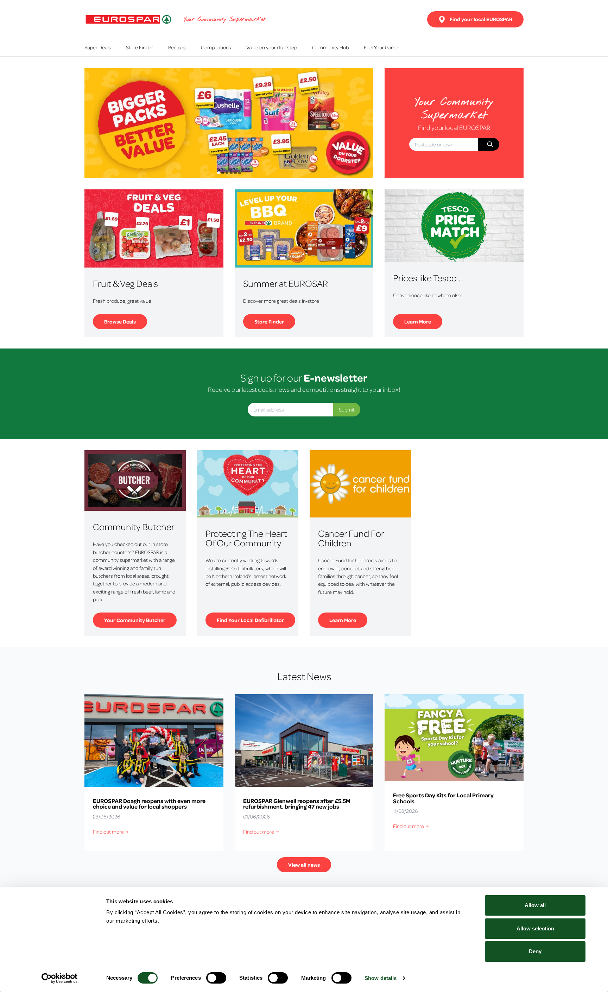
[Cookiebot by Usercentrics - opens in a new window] (59, 978)
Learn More (423, 320)
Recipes (177, 47)
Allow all (535, 905)
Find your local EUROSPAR (481, 19)
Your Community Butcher (140, 619)
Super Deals (97, 47)
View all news (304, 864)
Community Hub (330, 47)
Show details (381, 978)
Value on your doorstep (271, 47)
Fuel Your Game (381, 47)
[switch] (216, 978)
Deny (535, 951)
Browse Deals (125, 320)
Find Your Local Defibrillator (256, 619)
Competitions (216, 47)
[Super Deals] (228, 123)
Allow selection (535, 928)
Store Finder (139, 47)
